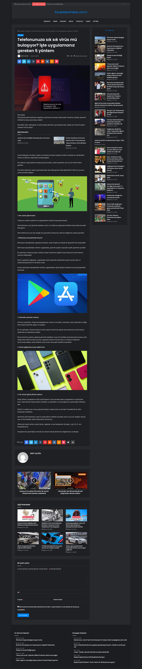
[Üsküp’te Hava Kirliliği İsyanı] (100, 58)
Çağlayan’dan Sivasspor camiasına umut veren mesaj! (115, 168)
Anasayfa (47, 21)
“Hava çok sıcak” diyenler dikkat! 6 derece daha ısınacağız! (115, 66)
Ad (18, 592)
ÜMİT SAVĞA (24, 56)
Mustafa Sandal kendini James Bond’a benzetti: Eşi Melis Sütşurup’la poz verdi (115, 86)
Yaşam (88, 21)
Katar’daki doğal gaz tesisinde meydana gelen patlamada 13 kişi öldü (115, 207)
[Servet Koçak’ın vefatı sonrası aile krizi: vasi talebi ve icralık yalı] (100, 150)
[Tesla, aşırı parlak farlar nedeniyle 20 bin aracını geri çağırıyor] (76, 538)
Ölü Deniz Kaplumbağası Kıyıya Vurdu (115, 39)
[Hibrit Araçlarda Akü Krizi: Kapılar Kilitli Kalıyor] (28, 538)
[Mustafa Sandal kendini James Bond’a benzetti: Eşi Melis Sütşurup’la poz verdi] (100, 85)
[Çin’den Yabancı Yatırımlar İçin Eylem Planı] (100, 218)
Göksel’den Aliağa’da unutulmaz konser (114, 196)
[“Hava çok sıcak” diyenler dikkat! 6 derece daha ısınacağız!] (100, 66)
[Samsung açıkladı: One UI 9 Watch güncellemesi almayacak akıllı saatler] (76, 515)
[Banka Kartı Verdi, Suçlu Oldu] (100, 178)
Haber (55, 21)
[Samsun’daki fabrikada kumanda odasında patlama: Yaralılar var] (100, 122)
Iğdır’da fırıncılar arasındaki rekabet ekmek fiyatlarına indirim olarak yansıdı (109, 104)
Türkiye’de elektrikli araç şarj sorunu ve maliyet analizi (52, 547)
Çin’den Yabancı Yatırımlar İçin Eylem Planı (114, 217)
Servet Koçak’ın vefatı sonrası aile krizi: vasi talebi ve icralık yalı (114, 150)
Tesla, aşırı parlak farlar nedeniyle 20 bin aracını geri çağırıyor (76, 548)
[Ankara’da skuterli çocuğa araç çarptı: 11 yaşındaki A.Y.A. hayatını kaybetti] (100, 186)
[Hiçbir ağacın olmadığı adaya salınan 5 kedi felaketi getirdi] (100, 76)
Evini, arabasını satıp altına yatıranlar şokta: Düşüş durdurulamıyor (115, 159)
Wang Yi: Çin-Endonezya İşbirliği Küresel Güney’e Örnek (115, 113)
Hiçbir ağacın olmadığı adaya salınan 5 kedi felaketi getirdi (115, 75)
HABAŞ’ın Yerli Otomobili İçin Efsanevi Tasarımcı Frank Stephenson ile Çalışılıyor (52, 525)
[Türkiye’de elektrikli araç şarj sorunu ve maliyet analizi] (52, 538)
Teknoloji (79, 21)
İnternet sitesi (58, 599)
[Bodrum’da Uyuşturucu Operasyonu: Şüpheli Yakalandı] (100, 48)
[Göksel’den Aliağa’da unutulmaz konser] (100, 198)
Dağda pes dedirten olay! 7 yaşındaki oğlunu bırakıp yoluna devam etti (115, 132)
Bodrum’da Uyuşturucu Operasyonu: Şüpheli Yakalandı (115, 48)
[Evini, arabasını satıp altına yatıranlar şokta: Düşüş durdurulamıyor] (100, 159)
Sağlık (71, 21)
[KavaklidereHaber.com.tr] (71, 12)
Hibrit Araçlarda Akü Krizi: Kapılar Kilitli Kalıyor (26, 547)
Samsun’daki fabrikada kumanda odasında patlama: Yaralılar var (115, 122)
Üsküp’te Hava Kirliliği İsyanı (55, 4)
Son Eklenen (109, 30)
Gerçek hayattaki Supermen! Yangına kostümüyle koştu (114, 96)
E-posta (20, 599)
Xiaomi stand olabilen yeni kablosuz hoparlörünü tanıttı (27, 524)
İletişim (95, 21)
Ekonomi (63, 21)
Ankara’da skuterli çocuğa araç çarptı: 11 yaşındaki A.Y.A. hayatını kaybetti (115, 187)
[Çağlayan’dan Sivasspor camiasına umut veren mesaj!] (100, 169)
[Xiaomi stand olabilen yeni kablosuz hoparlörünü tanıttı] (28, 515)
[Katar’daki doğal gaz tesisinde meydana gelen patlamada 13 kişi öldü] (100, 206)
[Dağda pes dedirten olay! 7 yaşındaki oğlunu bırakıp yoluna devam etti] (100, 131)
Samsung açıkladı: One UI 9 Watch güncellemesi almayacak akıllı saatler (75, 525)
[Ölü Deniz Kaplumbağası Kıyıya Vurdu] (100, 40)
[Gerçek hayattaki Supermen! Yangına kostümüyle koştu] (100, 96)
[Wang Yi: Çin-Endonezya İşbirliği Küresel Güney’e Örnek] (100, 113)
